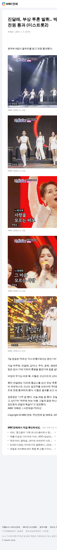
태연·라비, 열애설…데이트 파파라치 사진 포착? (31, 440)
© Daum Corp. (9, 540)
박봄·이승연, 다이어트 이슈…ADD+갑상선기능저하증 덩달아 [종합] (31, 436)
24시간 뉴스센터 (30, 527)
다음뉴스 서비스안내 (11, 527)
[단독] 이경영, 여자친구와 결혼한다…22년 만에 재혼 (31, 444)
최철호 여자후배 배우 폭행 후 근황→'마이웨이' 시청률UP (31, 448)
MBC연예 (12, 3)
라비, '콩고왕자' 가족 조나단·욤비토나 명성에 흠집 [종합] (31, 432)
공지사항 (43, 527)
